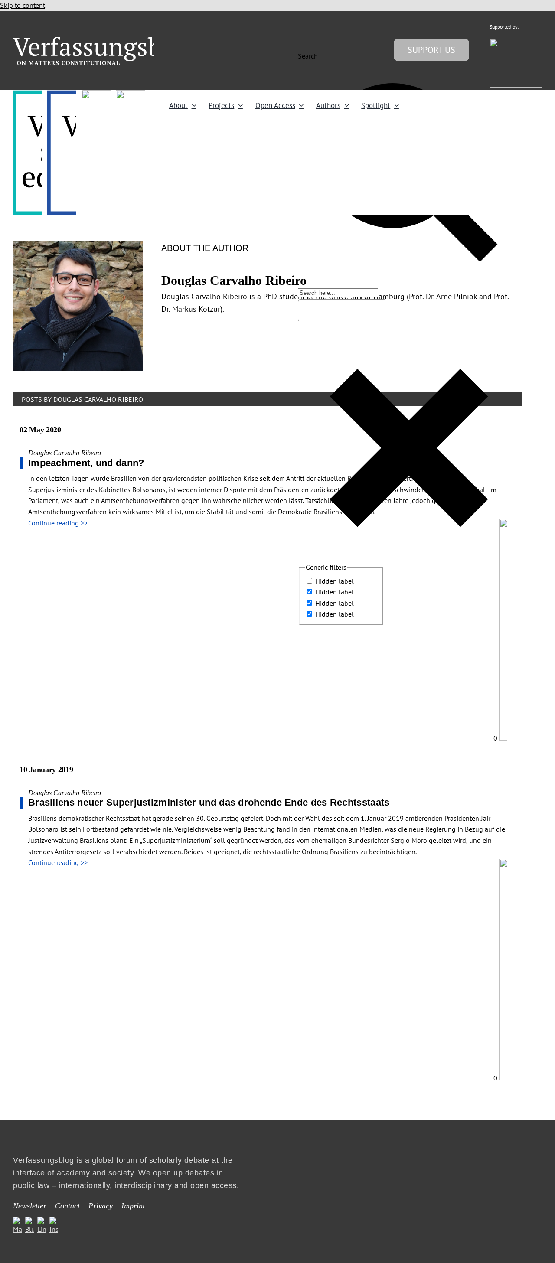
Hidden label (334, 581)
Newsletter (29, 1205)
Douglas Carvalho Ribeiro (64, 453)
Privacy (100, 1205)
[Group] (105, 40)
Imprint (133, 1205)
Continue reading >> (58, 523)
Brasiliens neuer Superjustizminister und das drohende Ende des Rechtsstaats (209, 802)
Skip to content (22, 5)
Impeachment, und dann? (86, 462)
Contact (67, 1205)
